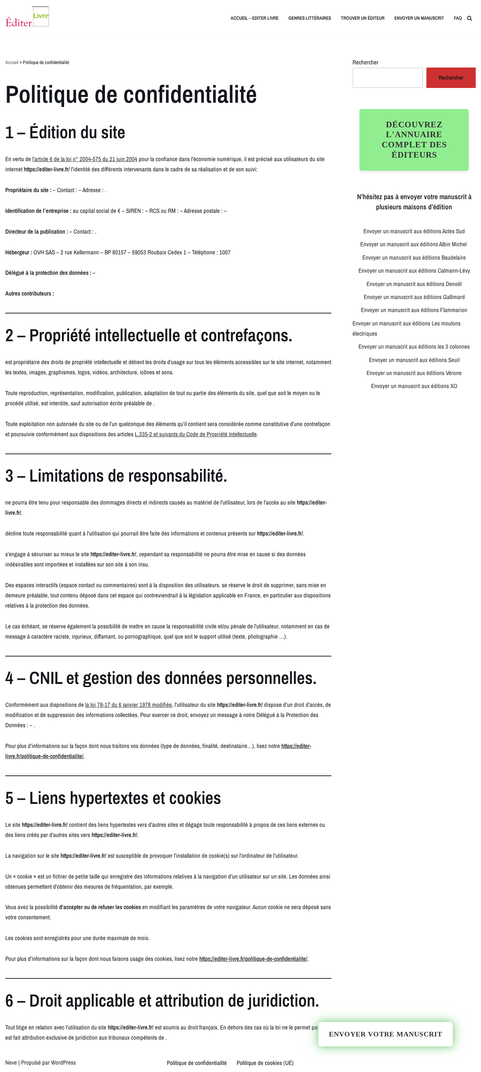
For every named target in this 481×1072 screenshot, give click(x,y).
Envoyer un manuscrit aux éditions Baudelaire (414, 257)
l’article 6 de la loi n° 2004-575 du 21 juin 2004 (84, 159)
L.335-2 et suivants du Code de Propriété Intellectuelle (196, 434)
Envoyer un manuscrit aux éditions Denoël (414, 284)
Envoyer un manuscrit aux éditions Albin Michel (414, 244)
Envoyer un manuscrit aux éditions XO (414, 386)
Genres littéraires (309, 18)
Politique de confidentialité (197, 1063)
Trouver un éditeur (363, 18)
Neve (11, 1062)
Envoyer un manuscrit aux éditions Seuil (414, 360)
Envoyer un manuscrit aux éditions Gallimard (414, 297)
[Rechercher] (469, 18)
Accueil (12, 62)
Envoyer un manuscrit (419, 18)
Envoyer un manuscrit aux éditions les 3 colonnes (414, 346)
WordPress (63, 1062)
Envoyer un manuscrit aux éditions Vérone (414, 373)
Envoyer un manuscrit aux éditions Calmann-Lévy (414, 270)
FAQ (458, 18)
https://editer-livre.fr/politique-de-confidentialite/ (253, 958)
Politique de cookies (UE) (265, 1063)
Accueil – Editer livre (255, 18)
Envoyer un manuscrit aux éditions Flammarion (414, 310)
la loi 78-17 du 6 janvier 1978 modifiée (128, 704)
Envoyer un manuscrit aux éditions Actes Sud (414, 231)
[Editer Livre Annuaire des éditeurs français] (27, 18)
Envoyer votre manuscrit (385, 1034)
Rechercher (365, 62)
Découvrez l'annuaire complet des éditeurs (414, 140)
